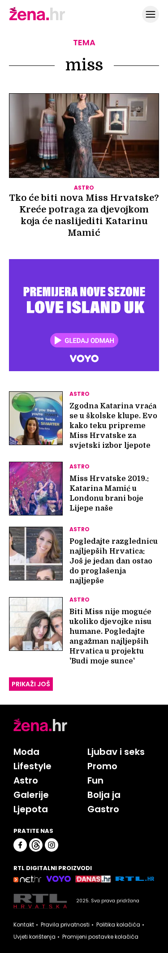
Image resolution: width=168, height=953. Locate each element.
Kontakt (23, 924)
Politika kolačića (118, 924)
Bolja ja (104, 794)
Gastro (103, 809)
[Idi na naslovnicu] (37, 19)
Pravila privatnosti (65, 924)
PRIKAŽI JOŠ (31, 684)
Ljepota (30, 809)
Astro (25, 780)
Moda (26, 751)
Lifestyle (32, 766)
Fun (95, 780)
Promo (102, 766)
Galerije (31, 794)
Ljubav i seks (116, 751)
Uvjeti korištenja (34, 937)
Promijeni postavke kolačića (100, 937)
